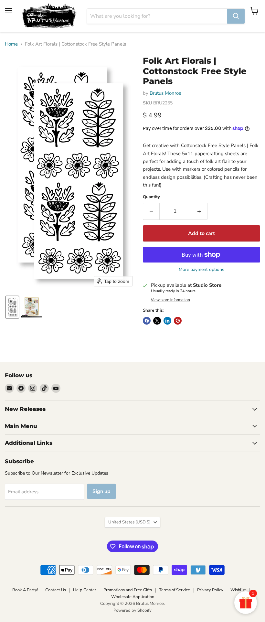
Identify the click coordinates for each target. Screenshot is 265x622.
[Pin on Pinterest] (178, 321)
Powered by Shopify (132, 610)
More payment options (201, 269)
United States (129, 522)
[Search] (236, 16)
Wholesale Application (132, 597)
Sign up (101, 491)
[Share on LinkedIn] (167, 321)
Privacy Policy (210, 590)
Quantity (151, 197)
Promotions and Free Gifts (127, 590)
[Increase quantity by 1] (199, 211)
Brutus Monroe (165, 93)
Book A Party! (25, 590)
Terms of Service (174, 590)
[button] (12, 307)
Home (11, 44)
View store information (170, 300)
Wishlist (238, 590)
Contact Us (55, 590)
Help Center (84, 590)
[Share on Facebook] (147, 321)
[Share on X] (157, 321)
